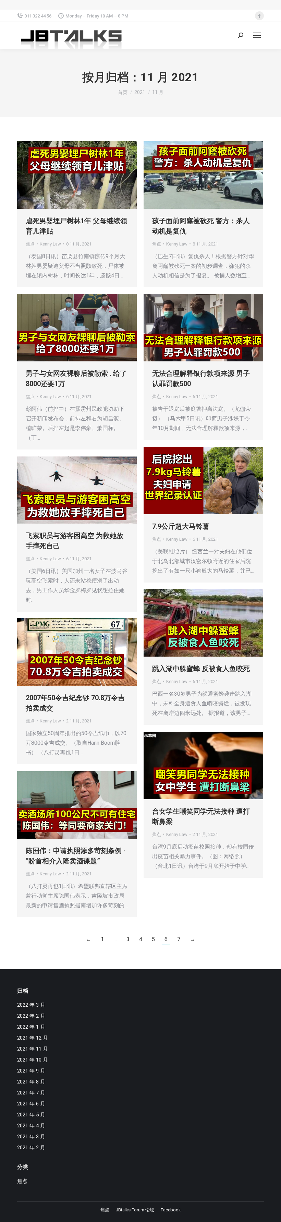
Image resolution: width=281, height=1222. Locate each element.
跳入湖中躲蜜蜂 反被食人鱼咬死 (201, 668)
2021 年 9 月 (31, 1071)
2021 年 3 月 (31, 1137)
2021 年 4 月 (31, 1126)
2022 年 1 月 (31, 1027)
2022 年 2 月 (31, 1016)
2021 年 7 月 (31, 1093)
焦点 (30, 244)
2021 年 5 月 (31, 1115)
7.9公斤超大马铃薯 (180, 526)
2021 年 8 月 (31, 1082)
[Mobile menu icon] (257, 35)
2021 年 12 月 (32, 1038)
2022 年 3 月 (31, 1005)
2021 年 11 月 (32, 1049)
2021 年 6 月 (31, 1104)
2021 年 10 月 (32, 1060)
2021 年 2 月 (31, 1148)
